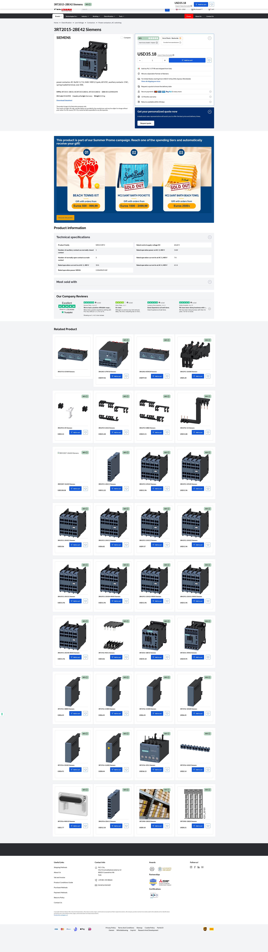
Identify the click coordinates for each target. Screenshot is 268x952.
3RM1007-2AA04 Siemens (66, 484)
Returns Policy (59, 897)
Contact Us (58, 902)
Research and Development (148, 930)
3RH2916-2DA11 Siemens (107, 821)
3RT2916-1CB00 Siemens (107, 709)
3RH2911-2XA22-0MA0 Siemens (150, 596)
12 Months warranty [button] (148, 97)
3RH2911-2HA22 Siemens (188, 540)
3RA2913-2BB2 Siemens (147, 428)
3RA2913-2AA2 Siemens (107, 428)
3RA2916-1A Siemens (187, 428)
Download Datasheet (64, 100)
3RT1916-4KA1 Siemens (107, 653)
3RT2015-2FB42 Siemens (188, 653)
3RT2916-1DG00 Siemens (188, 709)
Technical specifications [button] (73, 237)
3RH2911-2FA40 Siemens (188, 484)
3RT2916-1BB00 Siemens (66, 709)
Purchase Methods (61, 887)
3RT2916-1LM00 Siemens (107, 765)
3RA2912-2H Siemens (65, 428)
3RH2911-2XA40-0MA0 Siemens (68, 653)
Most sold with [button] (66, 282)
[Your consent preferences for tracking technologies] (2, 714)
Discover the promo (65, 218)
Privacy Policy (111, 928)
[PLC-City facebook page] (195, 867)
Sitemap (139, 928)
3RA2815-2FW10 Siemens (107, 371)
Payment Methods (60, 892)
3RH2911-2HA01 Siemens (66, 540)
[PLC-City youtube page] (202, 867)
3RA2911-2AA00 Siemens (188, 371)
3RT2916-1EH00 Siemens (66, 765)
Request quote (145, 123)
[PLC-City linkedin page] (199, 867)
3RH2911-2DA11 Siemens (107, 484)
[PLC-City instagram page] (191, 867)
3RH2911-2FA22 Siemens (147, 484)
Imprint (133, 930)
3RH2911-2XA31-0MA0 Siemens (191, 596)
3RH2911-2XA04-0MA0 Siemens (109, 596)
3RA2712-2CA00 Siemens (66, 371)
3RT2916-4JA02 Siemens (188, 765)
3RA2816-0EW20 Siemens (148, 371)
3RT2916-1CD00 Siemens (147, 709)
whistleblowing (122, 930)
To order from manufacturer (171, 42)
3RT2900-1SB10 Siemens (147, 821)
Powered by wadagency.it (61, 915)
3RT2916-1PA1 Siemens (147, 765)
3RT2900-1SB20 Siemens (188, 821)
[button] (209, 40)
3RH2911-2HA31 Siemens (66, 596)
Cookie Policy (150, 928)
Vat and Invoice (59, 877)
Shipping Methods (60, 867)
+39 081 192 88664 (105, 880)
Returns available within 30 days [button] (153, 102)
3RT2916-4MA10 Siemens (66, 821)
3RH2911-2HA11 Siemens (107, 540)
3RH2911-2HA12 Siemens (148, 540)
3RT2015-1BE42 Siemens (147, 653)
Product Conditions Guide (63, 882)
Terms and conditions (126, 928)
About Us (57, 872)
